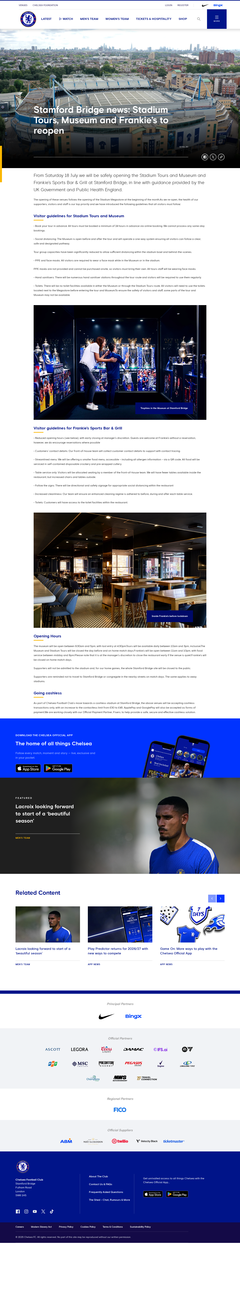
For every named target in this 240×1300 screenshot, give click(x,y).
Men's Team (89, 19)
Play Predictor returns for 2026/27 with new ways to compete (118, 951)
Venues (23, 5)
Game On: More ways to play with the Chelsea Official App (188, 951)
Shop (183, 19)
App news (94, 964)
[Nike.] (205, 5)
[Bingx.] (218, 5)
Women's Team (117, 19)
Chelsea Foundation (45, 5)
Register (182, 5)
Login (168, 5)
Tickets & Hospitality (153, 19)
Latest (46, 19)
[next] (220, 898)
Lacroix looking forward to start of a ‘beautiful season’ (43, 951)
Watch (68, 19)
